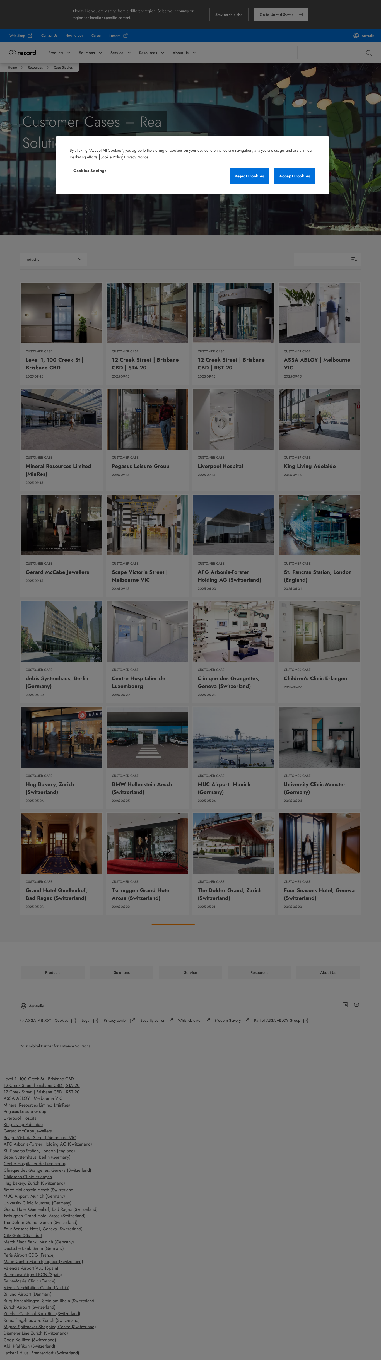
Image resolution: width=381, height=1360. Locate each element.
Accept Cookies (294, 176)
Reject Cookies (249, 176)
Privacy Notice (136, 157)
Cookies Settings (90, 170)
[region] (192, 165)
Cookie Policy (111, 157)
